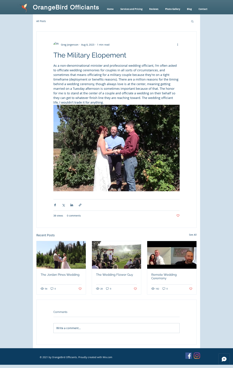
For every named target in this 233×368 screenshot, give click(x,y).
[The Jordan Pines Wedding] (61, 255)
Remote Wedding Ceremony (164, 276)
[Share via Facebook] (55, 205)
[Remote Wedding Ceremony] (171, 255)
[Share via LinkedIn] (71, 205)
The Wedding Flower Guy (114, 274)
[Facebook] (188, 355)
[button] (192, 21)
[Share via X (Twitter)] (63, 205)
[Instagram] (197, 355)
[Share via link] (80, 205)
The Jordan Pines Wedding (60, 274)
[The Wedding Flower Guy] (116, 255)
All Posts (41, 21)
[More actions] (178, 44)
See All (193, 234)
